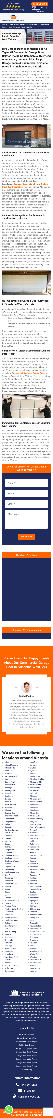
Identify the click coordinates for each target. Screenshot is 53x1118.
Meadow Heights (37, 779)
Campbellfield (10, 821)
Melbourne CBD (36, 782)
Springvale (34, 900)
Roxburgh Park (36, 886)
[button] (18, 687)
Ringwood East (36, 875)
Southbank (34, 897)
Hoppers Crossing (12, 965)
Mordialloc (34, 807)
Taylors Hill (34, 923)
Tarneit (32, 920)
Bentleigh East (10, 790)
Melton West (35, 787)
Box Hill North (10, 804)
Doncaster (9, 881)
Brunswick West (11, 816)
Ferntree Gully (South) (14, 909)
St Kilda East (35, 909)
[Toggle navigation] (47, 18)
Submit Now (26, 536)
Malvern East (35, 776)
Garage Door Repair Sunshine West (23, 24)
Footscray (9, 912)
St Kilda (33, 906)
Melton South (35, 785)
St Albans (34, 903)
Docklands (9, 878)
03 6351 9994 (40, 4)
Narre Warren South (38, 827)
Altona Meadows (11, 765)
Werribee (33, 957)
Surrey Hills (34, 917)
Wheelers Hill (35, 960)
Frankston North (11, 917)
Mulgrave (33, 821)
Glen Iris (8, 929)
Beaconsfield (10, 785)
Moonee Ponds (36, 802)
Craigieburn (9, 849)
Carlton (7, 824)
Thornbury (34, 937)
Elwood (7, 895)
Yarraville (33, 971)
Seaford (33, 892)
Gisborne (8, 923)
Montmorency (35, 799)
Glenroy (8, 934)
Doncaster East (11, 883)
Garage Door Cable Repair (26, 1066)
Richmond (34, 866)
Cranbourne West (12, 861)
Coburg (7, 844)
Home (4, 24)
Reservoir (34, 864)
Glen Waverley (10, 931)
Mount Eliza (34, 813)
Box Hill (8, 802)
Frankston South (11, 920)
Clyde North (9, 841)
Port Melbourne (36, 855)
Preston (33, 861)
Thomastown (35, 934)
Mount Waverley (36, 818)
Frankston (9, 914)
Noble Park (34, 833)
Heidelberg (9, 954)
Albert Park (9, 762)
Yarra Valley (35, 968)
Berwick (8, 793)
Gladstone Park (11, 926)
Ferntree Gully (10, 906)
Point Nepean (35, 852)
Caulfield (8, 835)
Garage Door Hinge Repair (26, 1055)
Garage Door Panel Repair (26, 1062)
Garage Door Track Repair (26, 1052)
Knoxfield (33, 762)
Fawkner (8, 903)
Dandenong (9, 869)
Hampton (8, 943)
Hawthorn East (11, 948)
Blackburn (9, 796)
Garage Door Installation (26, 1038)
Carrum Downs (11, 833)
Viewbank (34, 943)
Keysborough (10, 971)
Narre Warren (35, 824)
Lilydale (33, 768)
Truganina (34, 940)
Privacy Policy (26, 1069)
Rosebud (33, 881)
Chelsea (8, 838)
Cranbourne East (11, 855)
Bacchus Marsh (11, 776)
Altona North (10, 768)
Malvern (33, 773)
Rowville (33, 883)
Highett (7, 960)
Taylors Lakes (35, 926)
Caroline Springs (11, 830)
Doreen (7, 889)
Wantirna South (36, 951)
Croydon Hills (10, 866)
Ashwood (8, 773)
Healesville (9, 951)
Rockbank (34, 878)
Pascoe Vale (35, 847)
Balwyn (7, 779)
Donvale (8, 886)
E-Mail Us (29, 1091)
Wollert (33, 965)
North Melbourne (37, 835)
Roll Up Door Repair (26, 1045)
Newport (33, 830)
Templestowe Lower (38, 931)
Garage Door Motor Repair (26, 1059)
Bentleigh (8, 787)
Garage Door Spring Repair (26, 1041)
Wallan (32, 945)
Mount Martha (35, 816)
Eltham (7, 892)
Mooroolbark (35, 804)
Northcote (34, 838)
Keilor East (9, 968)
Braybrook (9, 807)
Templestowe (35, 929)
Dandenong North (12, 872)
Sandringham (35, 889)
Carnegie (8, 827)
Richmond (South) (37, 869)
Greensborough (11, 937)
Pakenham (34, 844)
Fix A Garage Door (26, 1034)
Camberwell (9, 818)
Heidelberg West (11, 957)
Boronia (8, 799)
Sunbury (33, 912)
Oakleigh (33, 841)
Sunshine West (36, 914)
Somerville (34, 895)
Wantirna (33, 948)
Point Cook (34, 849)
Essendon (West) (12, 900)
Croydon (8, 864)
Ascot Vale (9, 770)
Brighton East (10, 813)
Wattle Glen (34, 954)
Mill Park (33, 793)
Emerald (8, 897)
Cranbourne (9, 852)
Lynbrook (33, 770)
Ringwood (34, 872)
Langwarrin (34, 765)
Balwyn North (10, 782)
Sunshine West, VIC (29, 1097)
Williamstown (35, 962)
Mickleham (34, 790)
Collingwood (9, 847)
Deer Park (8, 875)
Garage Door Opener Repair (27, 1048)
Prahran (33, 858)
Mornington (34, 810)
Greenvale (9, 940)
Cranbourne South (12, 858)
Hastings (8, 945)
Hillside (8, 962)
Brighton (8, 810)
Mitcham (33, 796)
